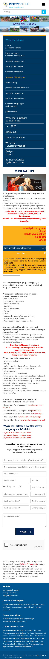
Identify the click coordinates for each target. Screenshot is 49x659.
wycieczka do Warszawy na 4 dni (17, 437)
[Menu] (43, 4)
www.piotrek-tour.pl (10, 593)
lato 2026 (10, 126)
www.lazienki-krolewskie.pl (30, 417)
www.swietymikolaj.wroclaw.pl (14, 621)
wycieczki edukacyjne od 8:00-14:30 (16, 119)
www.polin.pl (36, 413)
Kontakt (7, 586)
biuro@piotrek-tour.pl (11, 590)
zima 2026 (11, 131)
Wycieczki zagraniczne (14, 93)
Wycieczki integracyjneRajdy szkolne (14, 104)
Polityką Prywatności (28, 564)
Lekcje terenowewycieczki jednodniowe (14, 54)
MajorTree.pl (41, 655)
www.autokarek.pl (27, 619)
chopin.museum (35, 410)
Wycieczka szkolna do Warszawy (29, 630)
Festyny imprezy (9, 152)
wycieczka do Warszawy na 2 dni (17, 433)
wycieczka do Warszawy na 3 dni (17, 435)
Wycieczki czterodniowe (15, 77)
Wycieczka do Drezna (11, 647)
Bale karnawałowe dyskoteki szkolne (14, 161)
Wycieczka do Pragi (36, 644)
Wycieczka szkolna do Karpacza (15, 638)
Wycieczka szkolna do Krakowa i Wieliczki (18, 633)
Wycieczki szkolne (14, 40)
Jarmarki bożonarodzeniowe (17, 88)
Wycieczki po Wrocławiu (14, 98)
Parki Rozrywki (11, 111)
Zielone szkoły (11, 82)
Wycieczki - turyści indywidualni (15, 144)
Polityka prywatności (10, 595)
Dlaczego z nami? (9, 630)
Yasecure (18, 657)
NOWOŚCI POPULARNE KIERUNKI (13, 46)
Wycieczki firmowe (15, 137)
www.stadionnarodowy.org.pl (32, 420)
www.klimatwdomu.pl (11, 619)
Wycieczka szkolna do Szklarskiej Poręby (28, 641)
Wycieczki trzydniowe (14, 71)
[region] (24, 23)
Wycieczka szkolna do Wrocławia (32, 636)
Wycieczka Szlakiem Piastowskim (15, 644)
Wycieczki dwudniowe (14, 66)
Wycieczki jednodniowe (14, 61)
